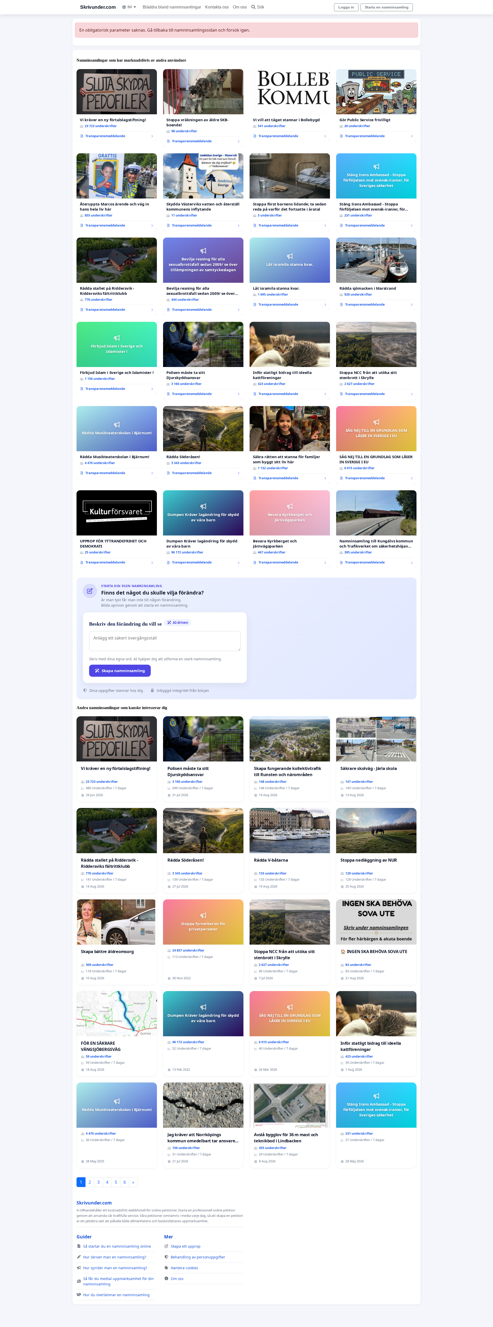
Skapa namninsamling (123, 670)
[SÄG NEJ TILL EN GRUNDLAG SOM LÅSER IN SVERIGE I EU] (376, 445)
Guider (84, 1237)
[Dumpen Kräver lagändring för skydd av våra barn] (203, 529)
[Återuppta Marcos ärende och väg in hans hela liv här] (117, 192)
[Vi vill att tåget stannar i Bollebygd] (290, 105)
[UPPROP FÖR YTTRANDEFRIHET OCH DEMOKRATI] (117, 529)
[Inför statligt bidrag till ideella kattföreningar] (290, 361)
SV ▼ (132, 7)
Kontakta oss (217, 7)
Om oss (240, 7)
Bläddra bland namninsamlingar (172, 7)
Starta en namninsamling (387, 7)
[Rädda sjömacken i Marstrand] (376, 274)
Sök (260, 7)
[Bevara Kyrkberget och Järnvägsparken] (290, 529)
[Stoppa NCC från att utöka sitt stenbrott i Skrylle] (376, 361)
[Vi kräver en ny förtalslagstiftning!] (117, 105)
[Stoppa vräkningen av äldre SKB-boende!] (203, 108)
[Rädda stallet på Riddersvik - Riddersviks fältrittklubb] (117, 277)
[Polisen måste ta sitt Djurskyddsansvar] (203, 361)
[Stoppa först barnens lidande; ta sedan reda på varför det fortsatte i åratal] (290, 192)
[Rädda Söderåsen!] (203, 442)
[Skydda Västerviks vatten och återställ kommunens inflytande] (203, 192)
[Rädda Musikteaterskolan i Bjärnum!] (117, 442)
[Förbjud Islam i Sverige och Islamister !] (117, 358)
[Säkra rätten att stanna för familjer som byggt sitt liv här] (290, 445)
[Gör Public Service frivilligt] (376, 105)
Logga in (346, 7)
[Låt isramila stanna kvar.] (290, 274)
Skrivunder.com (98, 7)
